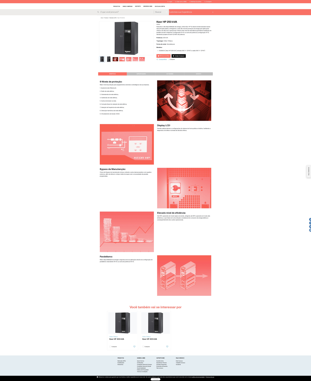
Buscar (158, 12)
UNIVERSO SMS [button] (147, 6)
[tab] (102, 59)
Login (170, 1)
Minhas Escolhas (196, 1)
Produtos (106, 17)
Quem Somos (140, 361)
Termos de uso (210, 377)
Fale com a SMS (181, 1)
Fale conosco (159, 368)
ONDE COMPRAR (127, 6)
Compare (209, 1)
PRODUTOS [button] (116, 6)
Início (102, 17)
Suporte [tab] (198, 74)
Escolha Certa (160, 361)
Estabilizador (121, 362)
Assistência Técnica (161, 362)
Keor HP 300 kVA (116, 339)
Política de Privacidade (143, 369)
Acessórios (120, 364)
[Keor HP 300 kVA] (122, 323)
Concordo (155, 379)
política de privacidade (198, 377)
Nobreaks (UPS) (112, 17)
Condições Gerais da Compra (144, 364)
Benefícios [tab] (112, 74)
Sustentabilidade (141, 368)
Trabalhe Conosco (180, 362)
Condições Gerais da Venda (144, 366)
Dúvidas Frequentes (161, 364)
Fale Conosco (179, 361)
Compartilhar (163, 59)
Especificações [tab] (141, 74)
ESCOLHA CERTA (160, 6)
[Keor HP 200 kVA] (155, 323)
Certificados (140, 362)
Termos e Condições (142, 371)
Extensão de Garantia (161, 366)
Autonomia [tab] (169, 74)
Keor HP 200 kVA (149, 339)
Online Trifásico (113, 336)
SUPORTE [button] (138, 6)
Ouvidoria (178, 364)
